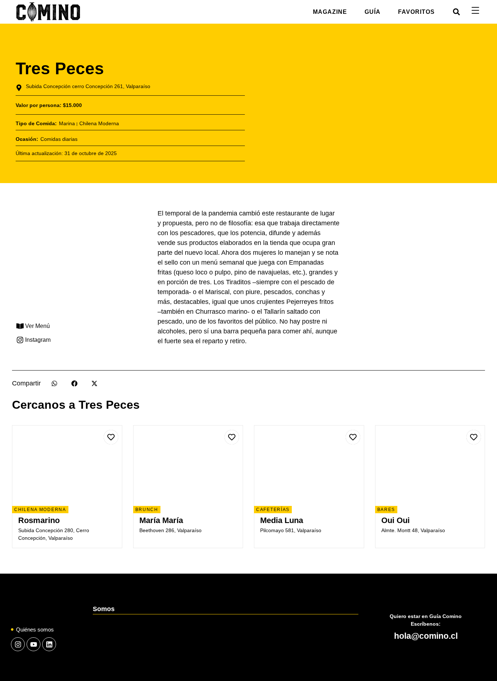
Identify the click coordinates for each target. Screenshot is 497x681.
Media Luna (281, 520)
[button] (54, 383)
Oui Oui (395, 520)
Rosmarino (39, 520)
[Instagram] (18, 644)
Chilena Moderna (99, 123)
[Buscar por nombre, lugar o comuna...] (456, 11)
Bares (386, 509)
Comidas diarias (58, 139)
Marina (67, 123)
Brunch (146, 509)
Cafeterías (273, 509)
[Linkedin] (49, 644)
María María (161, 520)
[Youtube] (33, 644)
